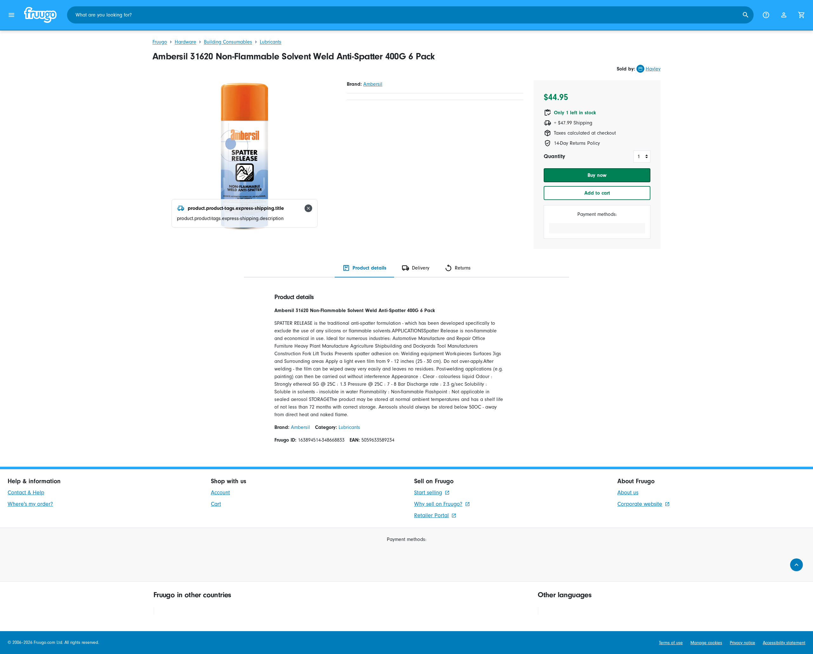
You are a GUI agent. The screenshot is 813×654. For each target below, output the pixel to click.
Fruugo (159, 42)
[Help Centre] (766, 15)
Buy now (597, 175)
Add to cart (597, 193)
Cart (216, 504)
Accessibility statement (784, 642)
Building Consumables (228, 42)
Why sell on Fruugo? (438, 504)
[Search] (745, 15)
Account (220, 492)
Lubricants (270, 42)
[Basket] (801, 15)
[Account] (783, 15)
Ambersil (372, 84)
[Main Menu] (11, 15)
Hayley (653, 69)
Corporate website (639, 504)
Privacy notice (742, 642)
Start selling (428, 492)
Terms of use (671, 642)
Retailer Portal (431, 515)
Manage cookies (706, 642)
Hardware (185, 42)
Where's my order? (30, 504)
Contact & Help (26, 492)
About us (627, 492)
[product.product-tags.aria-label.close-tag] (308, 208)
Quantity (554, 156)
